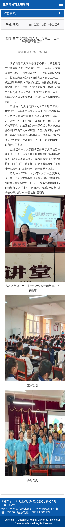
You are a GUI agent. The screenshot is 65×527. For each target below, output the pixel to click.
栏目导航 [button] (32, 13)
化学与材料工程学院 (16, 4)
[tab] (32, 13)
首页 (43, 24)
